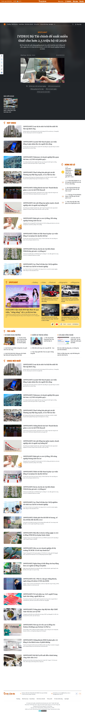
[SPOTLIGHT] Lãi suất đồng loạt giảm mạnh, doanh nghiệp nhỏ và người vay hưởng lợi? (41, 204)
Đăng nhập (79, 24)
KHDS (61, 1)
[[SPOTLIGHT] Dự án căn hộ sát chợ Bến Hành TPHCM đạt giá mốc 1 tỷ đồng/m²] (13, 254)
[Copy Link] (1, 69)
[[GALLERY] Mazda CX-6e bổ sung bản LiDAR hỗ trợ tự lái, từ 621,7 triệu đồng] (50, 291)
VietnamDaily (76, 324)
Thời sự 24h (36, 24)
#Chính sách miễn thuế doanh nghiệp (37, 86)
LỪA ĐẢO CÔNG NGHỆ (65, 335)
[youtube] (57, 324)
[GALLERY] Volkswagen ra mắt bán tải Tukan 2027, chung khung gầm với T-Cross (69, 172)
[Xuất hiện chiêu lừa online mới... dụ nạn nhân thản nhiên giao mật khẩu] (63, 341)
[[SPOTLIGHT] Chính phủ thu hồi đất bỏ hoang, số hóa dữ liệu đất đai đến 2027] (13, 522)
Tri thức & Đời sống (44, 24)
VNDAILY (68, 1)
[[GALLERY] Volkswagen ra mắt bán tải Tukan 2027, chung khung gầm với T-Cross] (78, 172)
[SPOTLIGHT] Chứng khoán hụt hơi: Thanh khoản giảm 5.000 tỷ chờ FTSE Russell (40, 189)
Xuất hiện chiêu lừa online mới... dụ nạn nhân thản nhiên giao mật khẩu (76, 340)
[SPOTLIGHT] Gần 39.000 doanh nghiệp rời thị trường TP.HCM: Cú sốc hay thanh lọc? (39, 549)
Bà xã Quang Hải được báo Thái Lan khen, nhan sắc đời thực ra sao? (72, 189)
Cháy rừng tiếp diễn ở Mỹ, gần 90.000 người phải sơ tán (72, 202)
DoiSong (75, 1)
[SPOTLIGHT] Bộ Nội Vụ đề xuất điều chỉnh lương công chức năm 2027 (40, 656)
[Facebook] (1, 56)
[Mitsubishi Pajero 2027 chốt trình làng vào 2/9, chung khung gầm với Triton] (70, 310)
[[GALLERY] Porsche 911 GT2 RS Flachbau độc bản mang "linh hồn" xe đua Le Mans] (50, 310)
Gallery (35, 282)
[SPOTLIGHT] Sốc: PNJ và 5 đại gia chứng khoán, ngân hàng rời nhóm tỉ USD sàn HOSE (40, 580)
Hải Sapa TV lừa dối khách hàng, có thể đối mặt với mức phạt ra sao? (73, 196)
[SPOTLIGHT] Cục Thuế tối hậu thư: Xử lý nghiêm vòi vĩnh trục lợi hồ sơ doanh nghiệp (40, 265)
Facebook (76, 693)
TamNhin (81, 1)
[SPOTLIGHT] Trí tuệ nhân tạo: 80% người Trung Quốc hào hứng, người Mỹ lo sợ (40, 595)
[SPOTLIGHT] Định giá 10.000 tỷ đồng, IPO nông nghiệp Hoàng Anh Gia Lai (40, 219)
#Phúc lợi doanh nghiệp (51, 89)
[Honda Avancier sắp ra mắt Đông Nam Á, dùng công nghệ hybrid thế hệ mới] (70, 291)
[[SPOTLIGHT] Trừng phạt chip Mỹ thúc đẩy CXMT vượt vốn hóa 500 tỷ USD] (13, 614)
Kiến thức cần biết (29, 24)
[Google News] (1, 72)
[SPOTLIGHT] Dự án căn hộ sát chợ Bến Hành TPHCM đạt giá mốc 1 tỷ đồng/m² (39, 250)
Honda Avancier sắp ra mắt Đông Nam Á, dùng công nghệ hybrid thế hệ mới (70, 300)
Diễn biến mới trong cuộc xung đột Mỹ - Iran (43, 348)
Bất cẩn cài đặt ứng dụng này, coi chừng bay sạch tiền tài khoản (68, 348)
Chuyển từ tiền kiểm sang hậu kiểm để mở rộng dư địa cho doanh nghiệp (22, 340)
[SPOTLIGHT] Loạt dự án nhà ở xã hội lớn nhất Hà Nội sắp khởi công (40, 128)
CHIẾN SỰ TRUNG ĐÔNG (39, 335)
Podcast (52, 282)
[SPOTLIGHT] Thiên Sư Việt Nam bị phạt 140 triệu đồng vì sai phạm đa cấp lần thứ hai (40, 235)
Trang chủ (5, 24)
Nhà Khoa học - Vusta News (18, 24)
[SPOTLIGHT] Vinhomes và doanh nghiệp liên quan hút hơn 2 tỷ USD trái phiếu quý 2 (41, 158)
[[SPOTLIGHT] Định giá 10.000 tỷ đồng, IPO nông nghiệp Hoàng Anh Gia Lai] (13, 223)
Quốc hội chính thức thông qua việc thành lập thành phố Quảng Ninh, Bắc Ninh (15, 354)
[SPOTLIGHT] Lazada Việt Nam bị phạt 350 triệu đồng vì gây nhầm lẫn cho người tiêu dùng (40, 143)
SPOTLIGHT (42, 32)
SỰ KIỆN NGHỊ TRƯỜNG (13, 335)
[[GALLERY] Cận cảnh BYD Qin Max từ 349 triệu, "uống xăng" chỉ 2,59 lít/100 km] (23, 296)
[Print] (1, 66)
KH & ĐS (69, 324)
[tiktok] (52, 324)
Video (44, 282)
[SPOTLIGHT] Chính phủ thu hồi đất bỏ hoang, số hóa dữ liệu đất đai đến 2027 (40, 519)
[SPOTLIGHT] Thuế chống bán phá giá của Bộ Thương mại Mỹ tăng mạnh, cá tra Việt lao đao (39, 174)
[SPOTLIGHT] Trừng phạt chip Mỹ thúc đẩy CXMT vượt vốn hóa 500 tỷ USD (40, 611)
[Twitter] (1, 62)
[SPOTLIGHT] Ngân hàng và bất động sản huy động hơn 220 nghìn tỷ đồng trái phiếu (41, 565)
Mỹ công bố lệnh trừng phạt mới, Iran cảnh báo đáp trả (49, 339)
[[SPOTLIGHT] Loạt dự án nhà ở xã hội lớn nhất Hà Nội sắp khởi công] (13, 131)
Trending (9, 24)
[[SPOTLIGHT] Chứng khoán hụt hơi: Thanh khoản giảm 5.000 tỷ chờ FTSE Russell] (13, 193)
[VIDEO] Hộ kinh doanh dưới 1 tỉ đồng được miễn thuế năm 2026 (10, 110)
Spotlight (51, 24)
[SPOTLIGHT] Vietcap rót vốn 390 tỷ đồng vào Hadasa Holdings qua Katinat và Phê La (39, 626)
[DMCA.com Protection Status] (42, 711)
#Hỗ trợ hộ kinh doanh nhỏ (54, 86)
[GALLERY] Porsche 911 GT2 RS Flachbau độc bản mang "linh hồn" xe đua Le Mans (50, 319)
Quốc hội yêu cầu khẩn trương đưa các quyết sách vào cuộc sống (15, 348)
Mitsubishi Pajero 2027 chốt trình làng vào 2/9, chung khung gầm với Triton (70, 319)
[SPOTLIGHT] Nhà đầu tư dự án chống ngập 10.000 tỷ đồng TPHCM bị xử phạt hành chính (40, 534)
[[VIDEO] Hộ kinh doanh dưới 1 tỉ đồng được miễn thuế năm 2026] (11, 103)
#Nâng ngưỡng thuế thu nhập (37, 89)
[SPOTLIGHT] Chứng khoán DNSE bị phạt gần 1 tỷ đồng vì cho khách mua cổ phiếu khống (40, 641)
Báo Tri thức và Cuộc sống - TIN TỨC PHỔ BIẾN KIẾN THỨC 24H (42, 1)
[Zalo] (1, 59)
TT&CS (64, 324)
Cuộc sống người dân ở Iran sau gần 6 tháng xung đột (42, 352)
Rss (80, 693)
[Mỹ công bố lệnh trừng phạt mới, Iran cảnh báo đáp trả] (36, 341)
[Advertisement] (42, 12)
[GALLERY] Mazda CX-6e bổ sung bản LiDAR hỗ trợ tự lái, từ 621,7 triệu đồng (73, 182)
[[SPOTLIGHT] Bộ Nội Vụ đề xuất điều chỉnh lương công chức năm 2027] (13, 660)
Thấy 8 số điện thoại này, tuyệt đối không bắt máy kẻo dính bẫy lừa (68, 354)
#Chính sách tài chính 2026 (43, 92)
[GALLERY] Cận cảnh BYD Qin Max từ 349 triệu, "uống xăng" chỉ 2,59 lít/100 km (22, 311)
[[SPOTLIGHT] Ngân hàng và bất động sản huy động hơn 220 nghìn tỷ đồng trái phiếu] (13, 568)
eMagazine (75, 282)
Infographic (63, 282)
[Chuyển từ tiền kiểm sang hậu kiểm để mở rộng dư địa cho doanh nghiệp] (10, 341)
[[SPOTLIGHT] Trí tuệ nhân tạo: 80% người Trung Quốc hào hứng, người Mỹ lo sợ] (13, 599)
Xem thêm (54, 24)
